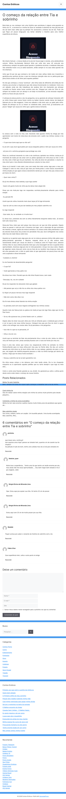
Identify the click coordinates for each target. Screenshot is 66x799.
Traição (5, 673)
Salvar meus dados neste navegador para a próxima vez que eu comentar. (30, 609)
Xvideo (5, 749)
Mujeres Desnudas (9, 779)
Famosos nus (7, 782)
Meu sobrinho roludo (10, 411)
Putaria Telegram (8, 745)
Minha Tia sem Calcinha (11, 382)
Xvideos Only (7, 777)
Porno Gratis (7, 760)
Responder (8, 451)
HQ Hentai (6, 775)
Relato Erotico (7, 751)
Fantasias (6, 655)
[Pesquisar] (30, 632)
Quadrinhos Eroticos (9, 764)
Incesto (5, 661)
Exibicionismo (7, 652)
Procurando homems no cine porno (15, 725)
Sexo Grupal (7, 670)
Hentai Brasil (7, 773)
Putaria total (7, 766)
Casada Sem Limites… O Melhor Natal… (16, 710)
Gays (4, 658)
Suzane (10, 527)
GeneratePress (44, 796)
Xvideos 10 (6, 753)
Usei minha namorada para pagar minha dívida (19, 701)
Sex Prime (6, 762)
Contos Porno (7, 647)
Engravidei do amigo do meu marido (15, 719)
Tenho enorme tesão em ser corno (14, 728)
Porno (5, 758)
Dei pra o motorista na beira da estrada (16, 704)
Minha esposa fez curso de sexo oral (15, 722)
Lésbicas (6, 664)
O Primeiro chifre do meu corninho (14, 696)
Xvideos (5, 784)
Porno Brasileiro (8, 755)
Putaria (5, 667)
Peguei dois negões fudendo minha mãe (17, 699)
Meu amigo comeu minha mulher (14, 730)
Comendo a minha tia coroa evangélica (16, 401)
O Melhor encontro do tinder (12, 707)
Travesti (5, 676)
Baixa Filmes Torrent (10, 747)
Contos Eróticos (11, 4)
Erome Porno (7, 769)
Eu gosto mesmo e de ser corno (13, 713)
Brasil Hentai (7, 786)
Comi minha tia (8, 390)
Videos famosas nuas (10, 771)
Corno (5, 650)
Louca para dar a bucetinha (12, 716)
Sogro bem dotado (9, 693)
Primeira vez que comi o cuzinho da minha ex (18, 690)
